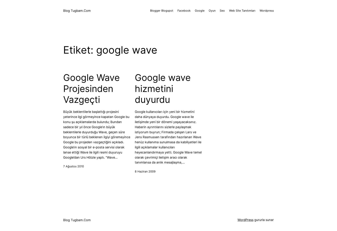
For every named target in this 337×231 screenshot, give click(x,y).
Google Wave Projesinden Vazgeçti (91, 88)
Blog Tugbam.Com (77, 10)
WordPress (245, 220)
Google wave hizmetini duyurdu (163, 88)
